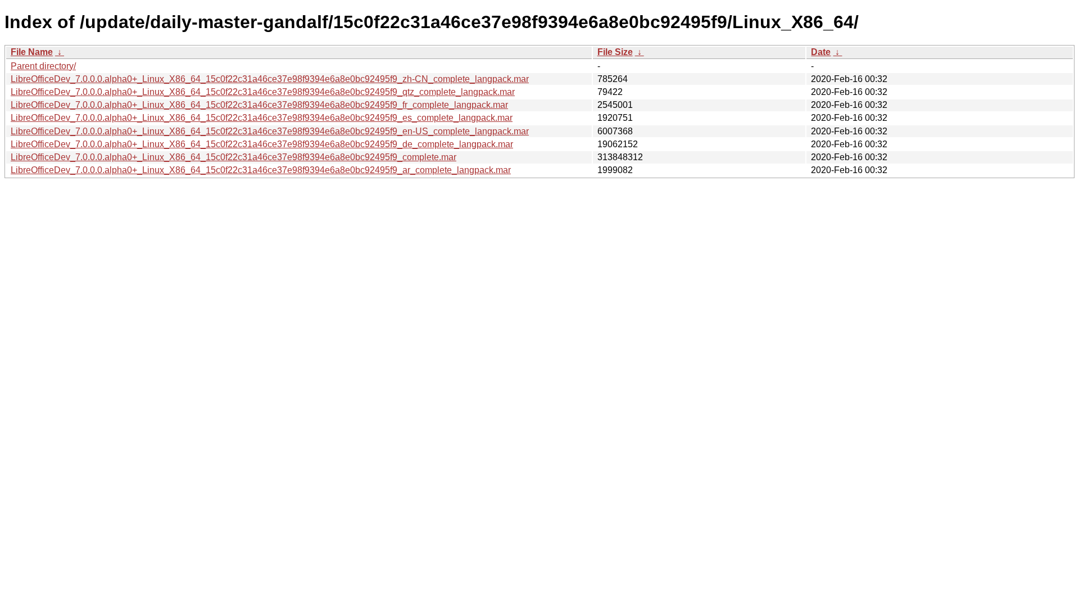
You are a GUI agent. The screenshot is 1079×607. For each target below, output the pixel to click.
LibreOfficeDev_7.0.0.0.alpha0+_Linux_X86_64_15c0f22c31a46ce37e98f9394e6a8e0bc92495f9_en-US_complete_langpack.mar (270, 131)
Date (821, 52)
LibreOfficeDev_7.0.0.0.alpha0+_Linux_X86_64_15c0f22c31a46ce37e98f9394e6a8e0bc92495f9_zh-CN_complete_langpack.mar (270, 79)
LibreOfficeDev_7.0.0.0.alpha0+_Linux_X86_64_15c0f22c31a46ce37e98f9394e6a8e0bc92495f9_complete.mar (233, 157)
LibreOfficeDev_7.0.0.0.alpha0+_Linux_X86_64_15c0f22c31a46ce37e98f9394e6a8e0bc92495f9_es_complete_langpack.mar (262, 118)
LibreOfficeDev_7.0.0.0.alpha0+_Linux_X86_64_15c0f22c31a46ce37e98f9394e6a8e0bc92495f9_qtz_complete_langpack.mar (263, 92)
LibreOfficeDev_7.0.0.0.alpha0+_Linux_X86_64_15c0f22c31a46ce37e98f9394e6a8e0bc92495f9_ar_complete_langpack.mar (261, 170)
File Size (615, 52)
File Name (32, 52)
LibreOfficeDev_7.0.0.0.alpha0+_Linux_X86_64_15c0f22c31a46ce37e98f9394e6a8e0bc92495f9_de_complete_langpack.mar (262, 144)
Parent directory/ (43, 66)
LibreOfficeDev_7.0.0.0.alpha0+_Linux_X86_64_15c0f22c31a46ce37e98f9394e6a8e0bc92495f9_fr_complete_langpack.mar (259, 105)
